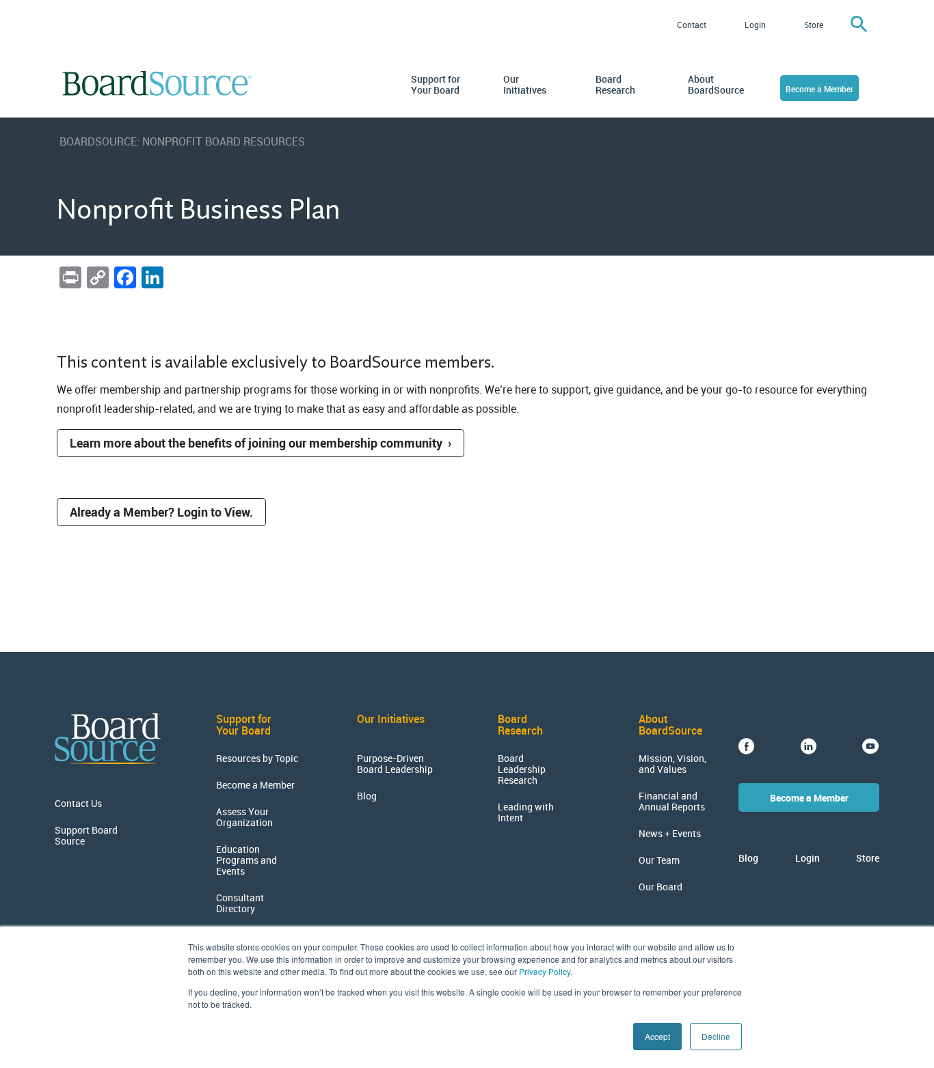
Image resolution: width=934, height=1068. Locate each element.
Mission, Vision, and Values (672, 764)
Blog (367, 796)
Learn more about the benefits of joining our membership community (256, 443)
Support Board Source (86, 836)
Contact (691, 24)
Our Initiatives (524, 85)
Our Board (660, 886)
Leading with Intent (526, 812)
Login (755, 24)
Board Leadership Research (522, 769)
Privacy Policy (544, 971)
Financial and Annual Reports (672, 801)
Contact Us (78, 803)
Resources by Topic (257, 758)
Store (813, 24)
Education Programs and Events (246, 860)
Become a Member (819, 88)
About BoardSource (713, 85)
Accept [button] (657, 1036)
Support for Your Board (435, 85)
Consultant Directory (240, 903)
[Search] (859, 24)
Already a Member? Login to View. (161, 512)
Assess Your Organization (244, 817)
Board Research (615, 85)
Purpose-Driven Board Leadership (395, 764)
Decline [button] (716, 1036)
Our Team (659, 860)
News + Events (670, 833)
